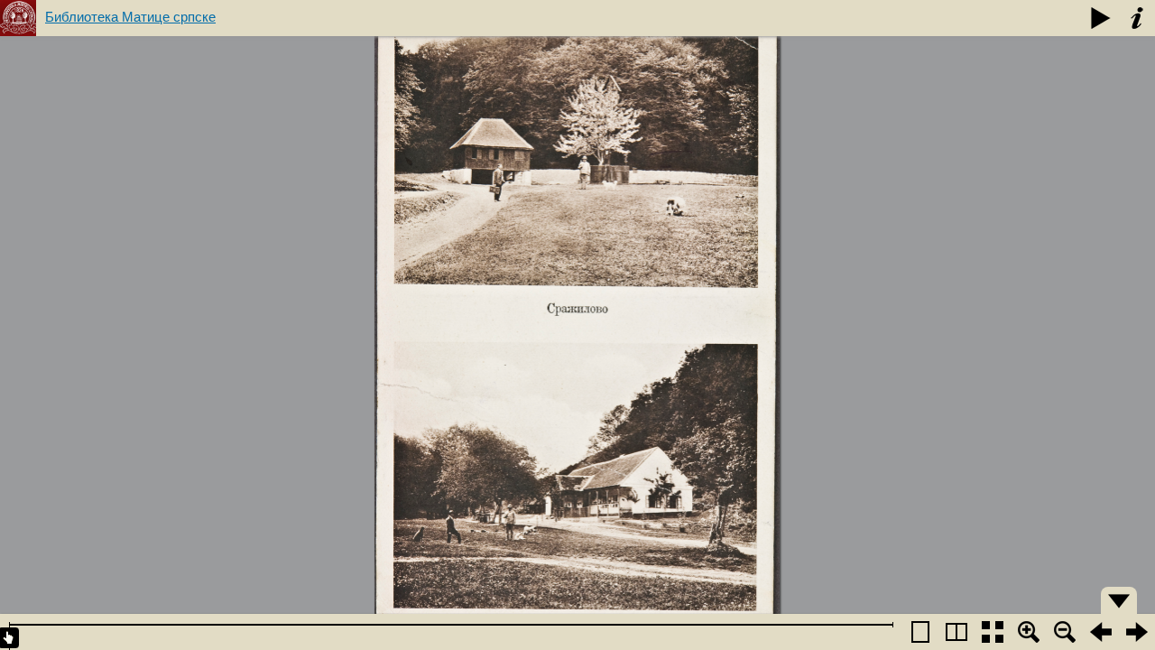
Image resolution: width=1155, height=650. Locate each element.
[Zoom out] (1065, 632)
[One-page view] (920, 632)
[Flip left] (1101, 632)
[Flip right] (1137, 632)
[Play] (1101, 18)
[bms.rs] (18, 18)
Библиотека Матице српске (130, 16)
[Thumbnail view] (993, 632)
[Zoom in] (1029, 632)
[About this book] (1137, 18)
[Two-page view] (956, 632)
